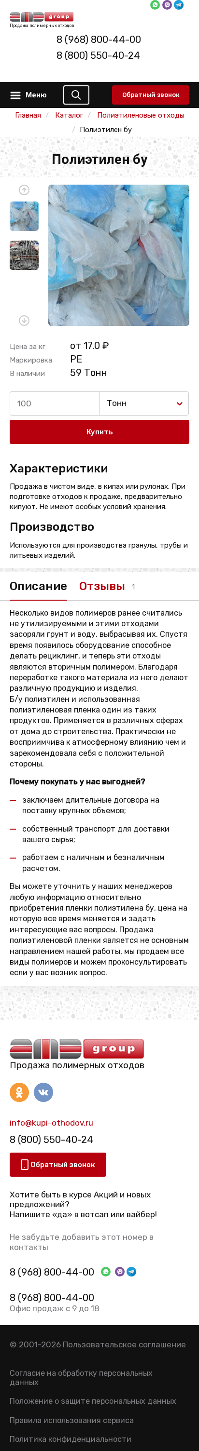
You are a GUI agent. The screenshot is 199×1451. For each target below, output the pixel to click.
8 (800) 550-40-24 (98, 55)
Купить (99, 432)
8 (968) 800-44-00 (99, 39)
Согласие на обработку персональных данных (81, 1378)
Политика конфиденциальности (70, 1439)
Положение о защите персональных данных (93, 1401)
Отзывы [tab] (102, 586)
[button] (24, 190)
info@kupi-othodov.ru (51, 1123)
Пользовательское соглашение (124, 1344)
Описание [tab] (38, 586)
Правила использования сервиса (72, 1420)
